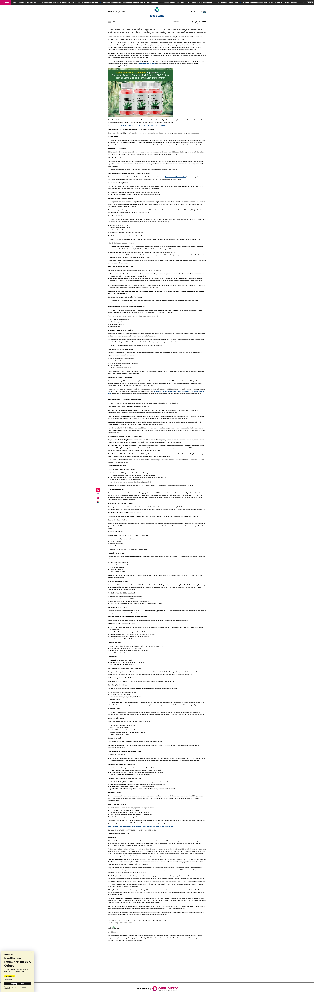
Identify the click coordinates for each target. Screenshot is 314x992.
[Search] (192, 22)
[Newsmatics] (98, 502)
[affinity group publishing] (98, 498)
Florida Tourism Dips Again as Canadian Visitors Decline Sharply (188, 3)
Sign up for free (17, 984)
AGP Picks (5, 2)
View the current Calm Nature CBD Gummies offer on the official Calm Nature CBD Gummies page (141, 126)
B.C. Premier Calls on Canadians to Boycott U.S (18, 3)
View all (310, 2)
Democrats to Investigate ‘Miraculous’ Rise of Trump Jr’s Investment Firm (69, 3)
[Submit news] (98, 490)
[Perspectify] (98, 494)
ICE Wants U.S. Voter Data (228, 3)
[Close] (32, 953)
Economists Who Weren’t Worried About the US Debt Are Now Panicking (130, 3)
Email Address (9, 976)
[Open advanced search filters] (196, 22)
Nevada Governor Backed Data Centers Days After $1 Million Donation (270, 3)
